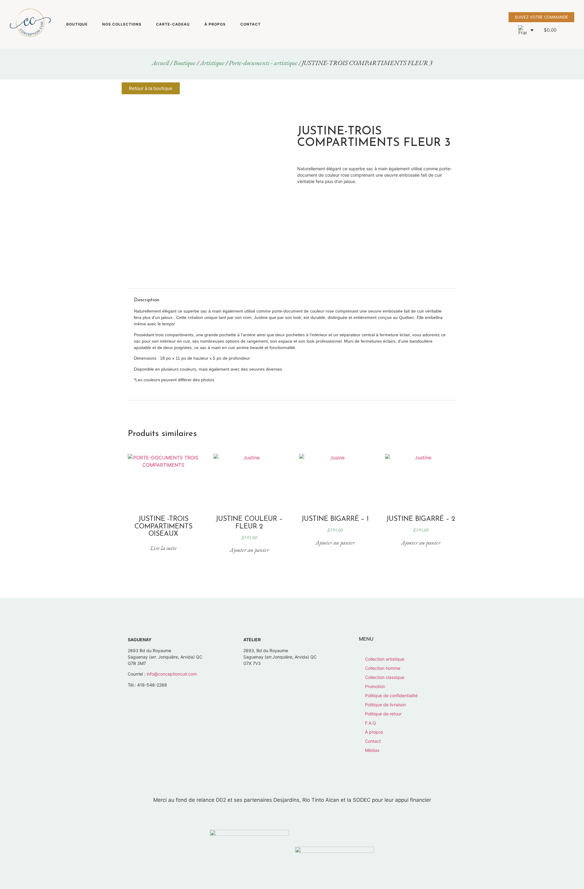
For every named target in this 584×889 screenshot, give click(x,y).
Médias (372, 750)
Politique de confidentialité (391, 695)
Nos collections (121, 24)
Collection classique (384, 677)
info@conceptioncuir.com (172, 673)
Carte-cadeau (173, 24)
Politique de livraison (385, 704)
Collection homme (382, 668)
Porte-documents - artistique (263, 62)
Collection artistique (384, 659)
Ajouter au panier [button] (249, 550)
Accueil (160, 62)
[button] (526, 30)
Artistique (212, 62)
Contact (250, 24)
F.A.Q (370, 722)
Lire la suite (163, 548)
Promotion (375, 686)
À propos (215, 24)
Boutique (77, 24)
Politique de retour (383, 713)
